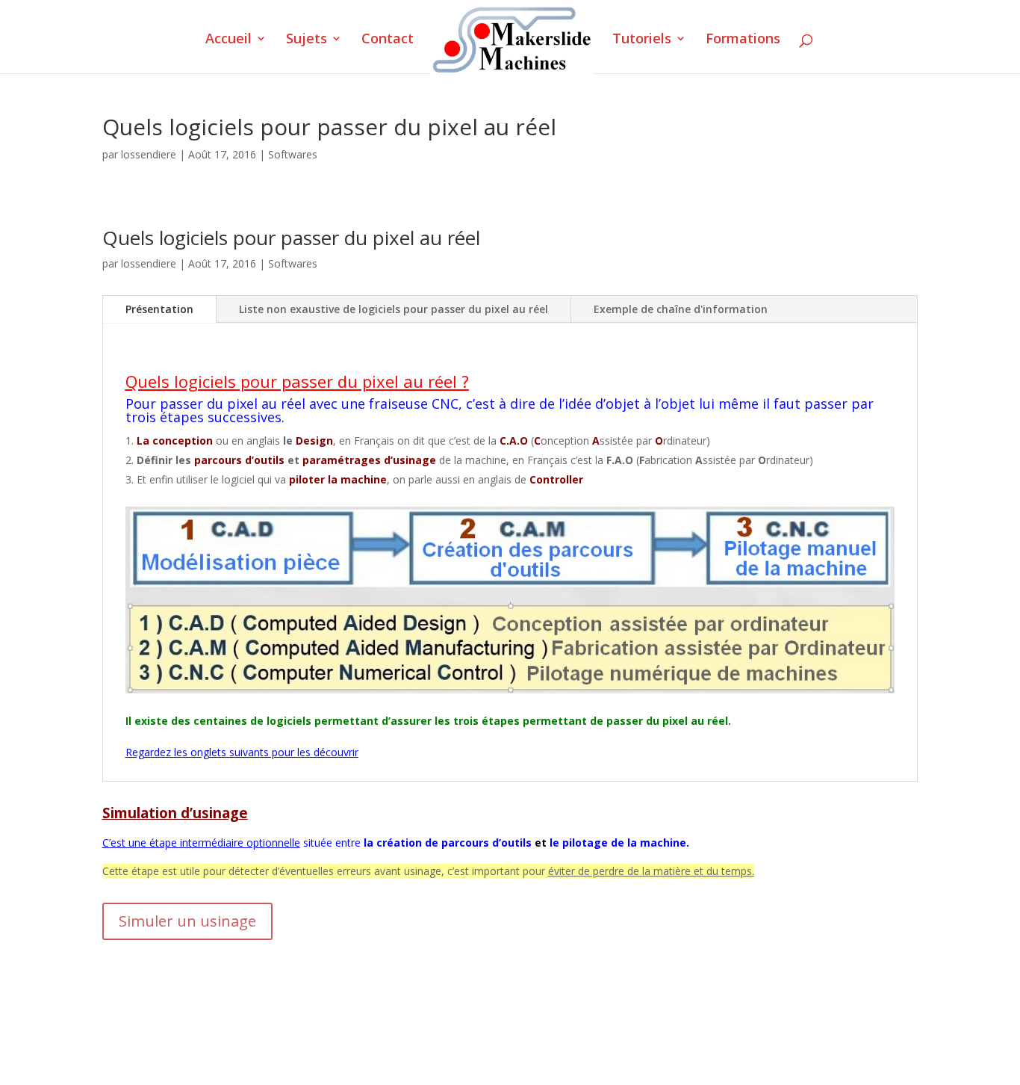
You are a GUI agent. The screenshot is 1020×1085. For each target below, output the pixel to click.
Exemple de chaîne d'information (681, 309)
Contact (387, 40)
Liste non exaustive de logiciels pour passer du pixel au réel (393, 309)
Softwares (292, 154)
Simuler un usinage (187, 921)
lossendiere (148, 154)
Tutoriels (641, 40)
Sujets (306, 40)
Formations (743, 40)
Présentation (159, 309)
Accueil (228, 40)
